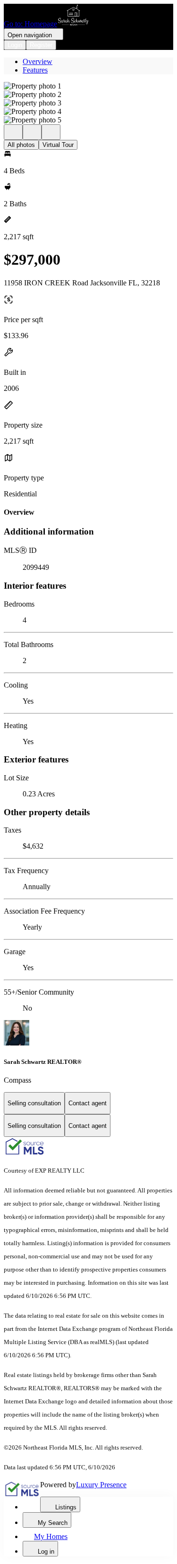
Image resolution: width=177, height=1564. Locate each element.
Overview (37, 61)
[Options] (13, 132)
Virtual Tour (58, 144)
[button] (88, 86)
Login (15, 45)
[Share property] (51, 132)
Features (35, 70)
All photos (21, 144)
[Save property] (32, 132)
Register (41, 45)
